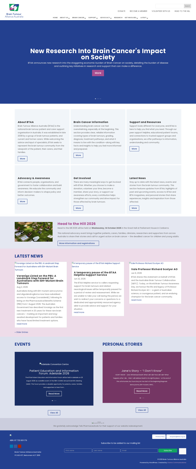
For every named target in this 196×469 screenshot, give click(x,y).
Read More (54, 393)
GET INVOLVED (130, 18)
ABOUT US (64, 18)
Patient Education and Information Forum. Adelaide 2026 (54, 372)
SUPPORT (92, 18)
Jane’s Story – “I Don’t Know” (142, 371)
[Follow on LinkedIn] (11, 446)
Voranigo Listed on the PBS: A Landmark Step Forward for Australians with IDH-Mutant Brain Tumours (40, 279)
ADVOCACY (105, 18)
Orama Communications (176, 462)
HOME (55, 18)
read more (22, 323)
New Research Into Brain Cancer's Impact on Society (98, 54)
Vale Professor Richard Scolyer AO (154, 269)
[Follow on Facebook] (15, 446)
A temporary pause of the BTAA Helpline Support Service (95, 274)
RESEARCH (118, 18)
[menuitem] (181, 11)
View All (54, 412)
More (98, 73)
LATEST (143, 18)
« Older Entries (21, 332)
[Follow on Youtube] (19, 446)
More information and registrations (77, 243)
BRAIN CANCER (78, 18)
